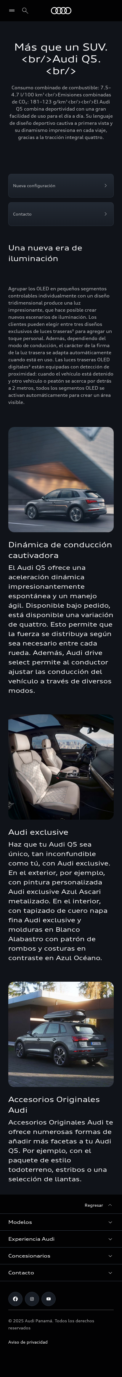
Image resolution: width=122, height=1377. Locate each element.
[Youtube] (48, 1299)
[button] (61, 1222)
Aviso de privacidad (28, 1341)
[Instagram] (32, 1299)
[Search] (25, 11)
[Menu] (13, 10)
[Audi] (61, 10)
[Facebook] (15, 1299)
